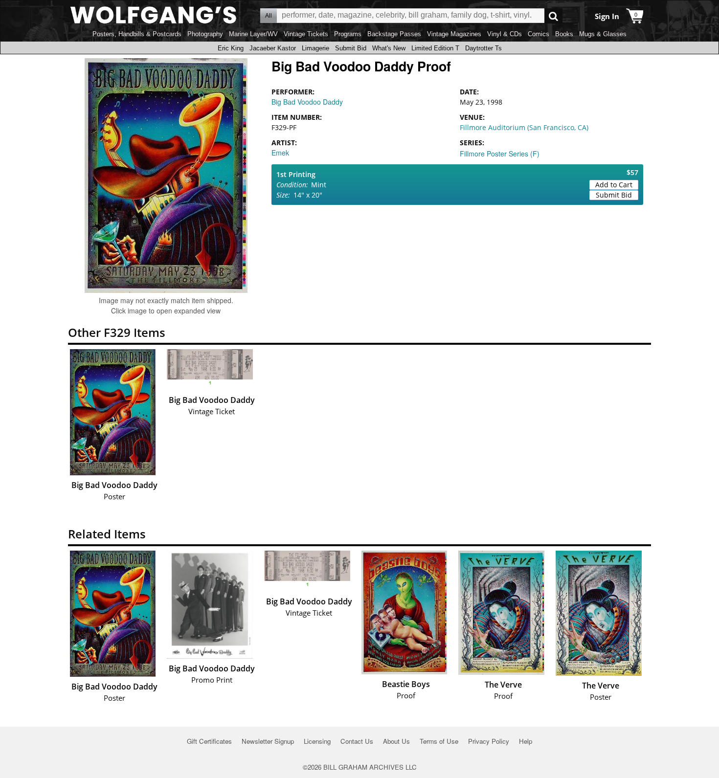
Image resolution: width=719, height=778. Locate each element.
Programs (347, 34)
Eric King (231, 48)
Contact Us (356, 741)
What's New (388, 48)
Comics (538, 34)
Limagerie (315, 48)
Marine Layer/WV (253, 34)
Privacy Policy (488, 741)
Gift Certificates (209, 741)
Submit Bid (350, 48)
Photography (205, 34)
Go (553, 15)
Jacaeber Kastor (272, 48)
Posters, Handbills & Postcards (136, 34)
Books (564, 34)
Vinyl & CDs (504, 34)
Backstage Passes (394, 34)
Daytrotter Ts (483, 48)
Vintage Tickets (306, 34)
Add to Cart (613, 184)
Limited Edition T (435, 48)
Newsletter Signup (268, 741)
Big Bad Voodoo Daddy (307, 102)
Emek (280, 152)
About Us (396, 741)
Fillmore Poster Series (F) (499, 153)
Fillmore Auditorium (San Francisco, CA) (524, 127)
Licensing (317, 741)
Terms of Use (439, 741)
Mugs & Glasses (603, 34)
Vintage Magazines (454, 34)
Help (525, 741)
